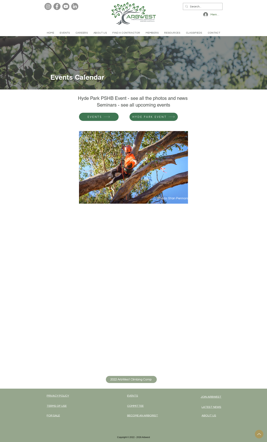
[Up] (259, 434)
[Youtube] (65, 6)
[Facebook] (56, 6)
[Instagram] (48, 6)
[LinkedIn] (74, 6)
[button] (126, 33)
